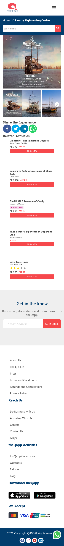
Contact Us (16, 431)
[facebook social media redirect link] (22, 540)
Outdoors (16, 462)
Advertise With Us (21, 418)
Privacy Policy (18, 393)
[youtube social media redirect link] (34, 540)
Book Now (32, 151)
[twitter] (15, 129)
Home (6, 20)
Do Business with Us (22, 411)
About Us (15, 360)
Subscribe (52, 323)
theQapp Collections (22, 456)
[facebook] (7, 129)
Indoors (14, 469)
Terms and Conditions (23, 380)
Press (13, 373)
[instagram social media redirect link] (28, 540)
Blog (12, 476)
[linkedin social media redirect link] (41, 540)
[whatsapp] (32, 129)
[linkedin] (24, 129)
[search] (58, 28)
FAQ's (13, 438)
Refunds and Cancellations (26, 386)
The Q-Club (17, 367)
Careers (14, 424)
